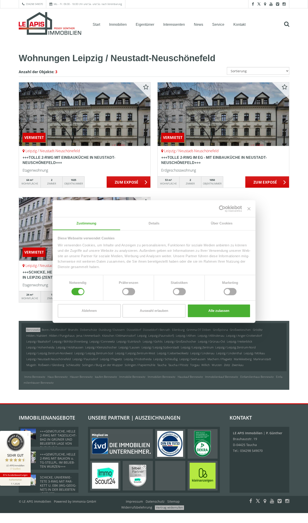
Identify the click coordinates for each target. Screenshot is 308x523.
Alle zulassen (218, 311)
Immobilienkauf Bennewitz (221, 377)
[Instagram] (284, 4)
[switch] (128, 291)
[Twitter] (259, 4)
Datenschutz (155, 501)
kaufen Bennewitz (106, 377)
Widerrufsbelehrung (136, 507)
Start (96, 24)
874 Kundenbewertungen (15, 474)
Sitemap (173, 501)
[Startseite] (50, 24)
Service (218, 24)
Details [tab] (154, 223)
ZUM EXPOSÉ (126, 182)
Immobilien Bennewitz (161, 377)
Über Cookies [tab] (221, 223)
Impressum (134, 501)
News (198, 24)
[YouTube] (271, 4)
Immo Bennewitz (34, 377)
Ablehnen (89, 311)
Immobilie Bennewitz (132, 377)
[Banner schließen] (249, 208)
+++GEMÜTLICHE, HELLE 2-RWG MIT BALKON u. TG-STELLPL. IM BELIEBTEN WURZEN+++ (58, 460)
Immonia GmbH (84, 501)
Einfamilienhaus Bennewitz (257, 377)
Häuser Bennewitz (81, 377)
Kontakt (239, 24)
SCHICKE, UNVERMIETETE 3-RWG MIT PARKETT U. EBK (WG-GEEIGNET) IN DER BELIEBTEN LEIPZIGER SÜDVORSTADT (58, 487)
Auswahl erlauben (154, 311)
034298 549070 (34, 4)
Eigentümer (145, 24)
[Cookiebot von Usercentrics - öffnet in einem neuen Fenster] (222, 208)
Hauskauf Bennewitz (190, 377)
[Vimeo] (277, 4)
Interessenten (174, 24)
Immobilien (118, 24)
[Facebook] (253, 4)
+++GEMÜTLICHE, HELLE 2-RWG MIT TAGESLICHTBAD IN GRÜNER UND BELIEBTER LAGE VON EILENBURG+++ (58, 439)
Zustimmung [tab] (86, 223)
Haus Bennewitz (58, 377)
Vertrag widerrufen (169, 507)
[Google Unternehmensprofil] (265, 4)
